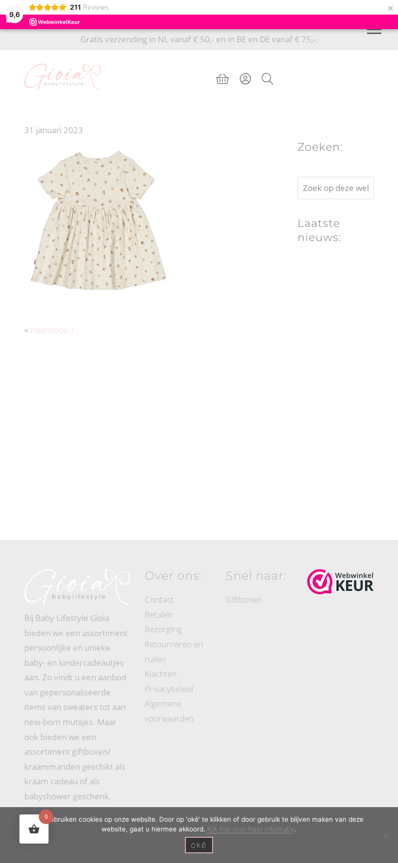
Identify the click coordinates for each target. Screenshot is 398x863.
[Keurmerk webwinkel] (340, 581)
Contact (159, 599)
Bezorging (163, 629)
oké (199, 845)
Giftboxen (244, 599)
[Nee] (386, 835)
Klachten (161, 673)
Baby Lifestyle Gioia (62, 59)
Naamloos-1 (52, 329)
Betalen (159, 614)
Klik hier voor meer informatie (251, 829)
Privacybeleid (169, 688)
